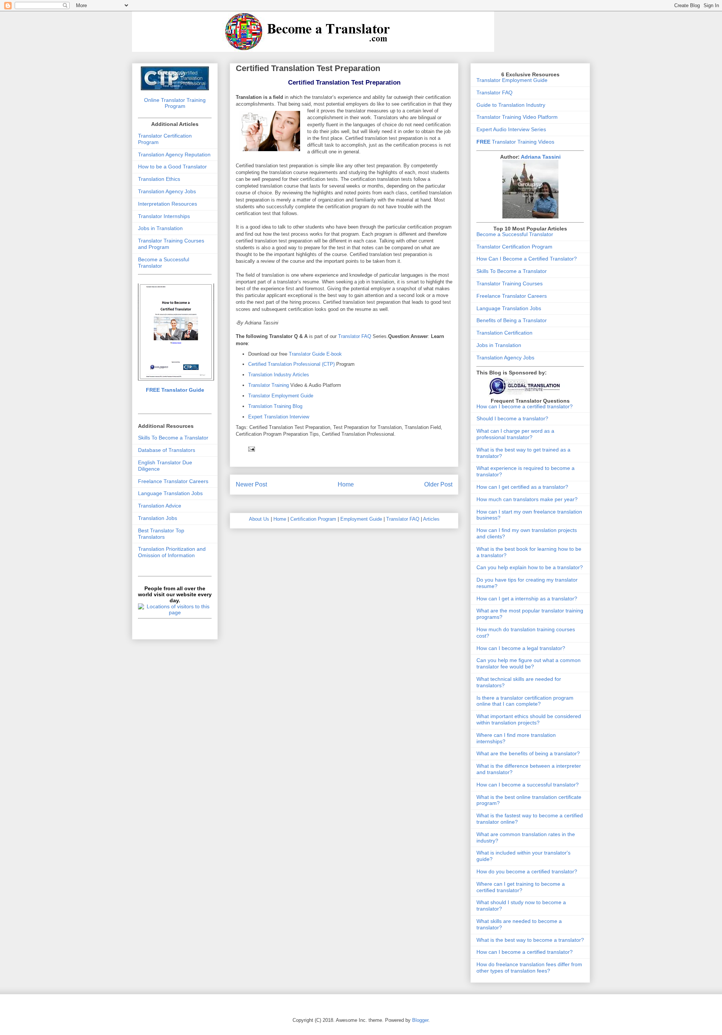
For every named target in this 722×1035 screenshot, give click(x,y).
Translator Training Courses (509, 283)
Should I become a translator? (512, 418)
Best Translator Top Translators (161, 533)
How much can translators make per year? (527, 499)
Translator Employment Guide (280, 396)
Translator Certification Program (514, 247)
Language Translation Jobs (170, 493)
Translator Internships (164, 216)
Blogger (420, 1020)
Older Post (438, 484)
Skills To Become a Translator (173, 438)
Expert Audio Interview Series (511, 129)
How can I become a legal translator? (520, 648)
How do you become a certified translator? (526, 871)
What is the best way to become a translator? (530, 940)
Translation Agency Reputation (174, 155)
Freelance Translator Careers (173, 481)
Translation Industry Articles (278, 374)
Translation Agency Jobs (167, 191)
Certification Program (313, 519)
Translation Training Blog (275, 406)
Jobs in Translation (160, 228)
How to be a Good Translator (172, 167)
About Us (259, 519)
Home (346, 484)
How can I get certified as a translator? (522, 487)
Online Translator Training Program (175, 103)
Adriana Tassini (541, 157)
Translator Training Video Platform (517, 117)
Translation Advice (159, 506)
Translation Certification (504, 333)
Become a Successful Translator (514, 234)
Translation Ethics (159, 179)
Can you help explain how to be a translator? (529, 567)
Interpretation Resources (167, 204)
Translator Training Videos (515, 142)
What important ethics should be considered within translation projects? (528, 719)
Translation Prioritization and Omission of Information (172, 552)
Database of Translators (166, 450)
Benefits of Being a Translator (511, 320)
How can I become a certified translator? (524, 406)
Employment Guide (361, 519)
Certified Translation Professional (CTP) (292, 364)
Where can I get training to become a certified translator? (520, 887)
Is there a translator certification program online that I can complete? (524, 701)
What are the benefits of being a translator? (528, 753)
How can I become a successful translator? (527, 785)
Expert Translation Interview (278, 417)
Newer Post (251, 484)
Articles (431, 519)
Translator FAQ (354, 336)
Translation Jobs (157, 518)
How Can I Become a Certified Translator (525, 259)
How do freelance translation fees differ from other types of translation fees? (529, 967)
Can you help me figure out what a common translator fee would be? (528, 663)
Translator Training (268, 385)
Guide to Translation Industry (510, 105)
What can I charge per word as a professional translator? (515, 434)
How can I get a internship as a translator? (526, 599)
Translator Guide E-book (315, 354)
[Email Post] (251, 449)
